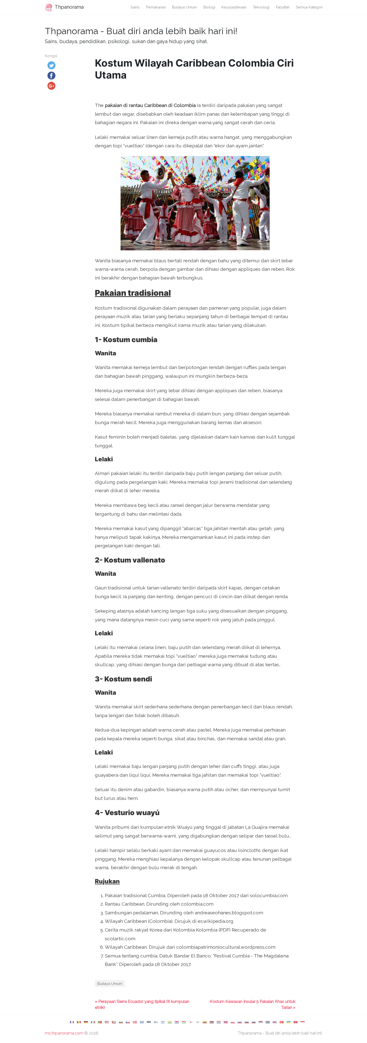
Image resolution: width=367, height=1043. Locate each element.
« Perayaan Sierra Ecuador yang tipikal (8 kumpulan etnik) (142, 1004)
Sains (135, 7)
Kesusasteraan (233, 7)
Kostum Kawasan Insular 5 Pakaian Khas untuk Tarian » (252, 1004)
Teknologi (261, 7)
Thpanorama (69, 7)
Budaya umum (184, 7)
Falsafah (283, 7)
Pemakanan (156, 7)
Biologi (209, 7)
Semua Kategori (309, 7)
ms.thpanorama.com (64, 1033)
